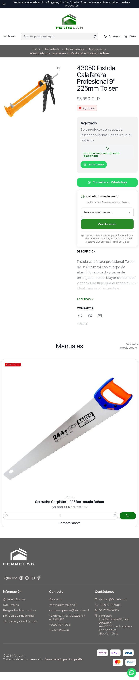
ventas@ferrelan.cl (62, 604)
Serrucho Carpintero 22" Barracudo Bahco (69, 502)
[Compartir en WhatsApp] (90, 315)
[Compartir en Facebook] (80, 315)
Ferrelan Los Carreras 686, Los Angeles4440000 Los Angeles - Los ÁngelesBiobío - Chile (115, 624)
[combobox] (59, 36)
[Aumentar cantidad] (115, 515)
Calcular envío (107, 224)
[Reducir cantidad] (6, 515)
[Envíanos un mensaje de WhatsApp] (131, 672)
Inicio (36, 49)
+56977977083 (59, 624)
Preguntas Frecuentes (19, 610)
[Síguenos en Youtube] (33, 578)
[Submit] (95, 36)
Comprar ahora (69, 523)
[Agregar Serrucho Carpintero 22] (128, 515)
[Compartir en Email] (99, 315)
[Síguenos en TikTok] (39, 578)
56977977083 (109, 610)
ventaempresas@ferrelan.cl (69, 610)
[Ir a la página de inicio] (69, 21)
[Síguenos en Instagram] (21, 578)
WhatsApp (96, 164)
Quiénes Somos (14, 599)
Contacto (55, 599)
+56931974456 (59, 630)
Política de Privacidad (18, 615)
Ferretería (52, 49)
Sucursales (11, 604)
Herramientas (74, 49)
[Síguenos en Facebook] (27, 578)
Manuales (95, 49)
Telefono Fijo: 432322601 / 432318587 (67, 617)
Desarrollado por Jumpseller (64, 659)
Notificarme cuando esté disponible (101, 154)
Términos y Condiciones (20, 621)
